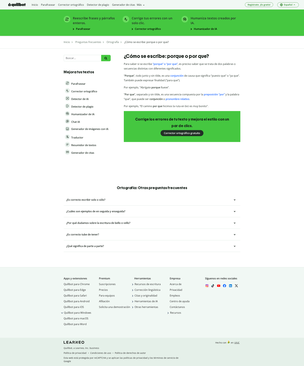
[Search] (106, 58)
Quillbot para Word (75, 324)
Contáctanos (177, 307)
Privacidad (176, 290)
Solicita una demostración (114, 307)
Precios (103, 290)
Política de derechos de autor (130, 352)
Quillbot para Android (77, 301)
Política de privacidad (75, 352)
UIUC (237, 342)
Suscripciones (107, 284)
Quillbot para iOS (74, 307)
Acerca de (175, 284)
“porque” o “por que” (165, 64)
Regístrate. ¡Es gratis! (259, 4)
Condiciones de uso (100, 352)
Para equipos (107, 295)
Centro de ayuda (180, 301)
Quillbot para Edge (75, 290)
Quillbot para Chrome (77, 284)
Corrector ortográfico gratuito (182, 133)
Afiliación (104, 301)
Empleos (175, 295)
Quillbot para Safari (75, 295)
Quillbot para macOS (76, 318)
